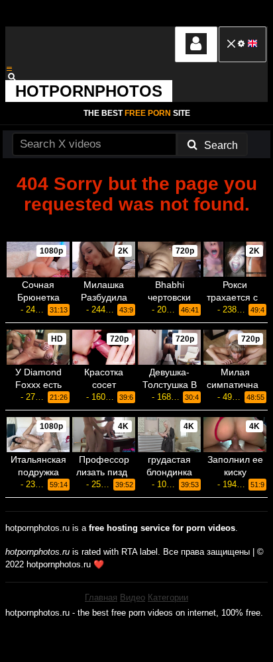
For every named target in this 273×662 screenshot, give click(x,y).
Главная (101, 597)
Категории (168, 597)
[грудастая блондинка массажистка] (169, 434)
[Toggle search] (18, 77)
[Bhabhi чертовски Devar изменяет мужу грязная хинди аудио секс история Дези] (169, 259)
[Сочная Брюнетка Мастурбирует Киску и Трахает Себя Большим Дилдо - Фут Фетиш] (38, 259)
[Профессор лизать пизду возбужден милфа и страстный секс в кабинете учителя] (103, 434)
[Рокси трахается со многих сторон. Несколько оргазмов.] (234, 259)
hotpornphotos (88, 91)
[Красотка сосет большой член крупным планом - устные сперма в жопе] (103, 347)
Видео (132, 597)
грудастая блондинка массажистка (169, 472)
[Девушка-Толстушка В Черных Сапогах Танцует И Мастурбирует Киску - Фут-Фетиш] (169, 347)
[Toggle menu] (9, 69)
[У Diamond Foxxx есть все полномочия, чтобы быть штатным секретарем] (38, 347)
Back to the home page (136, 226)
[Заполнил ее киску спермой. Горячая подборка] (234, 434)
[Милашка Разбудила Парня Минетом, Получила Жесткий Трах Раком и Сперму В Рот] (103, 259)
